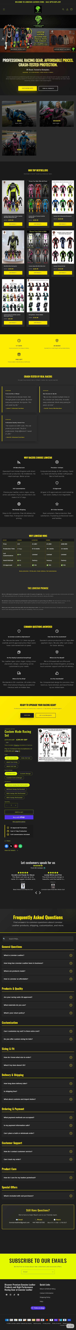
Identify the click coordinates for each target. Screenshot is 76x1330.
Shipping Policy (45, 1297)
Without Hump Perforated (16, 789)
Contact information (65, 1325)
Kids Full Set (25, 758)
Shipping (16, 745)
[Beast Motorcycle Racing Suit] (23, 886)
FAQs (41, 1301)
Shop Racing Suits (27, 88)
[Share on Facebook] (6, 846)
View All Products (48, 88)
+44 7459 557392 (38, 1222)
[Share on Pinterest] (16, 846)
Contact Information (46, 1293)
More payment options (19, 821)
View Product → (13, 224)
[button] (4, 9)
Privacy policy (46, 1323)
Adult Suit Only (12, 762)
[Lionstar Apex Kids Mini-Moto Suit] (53, 886)
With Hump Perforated (14, 797)
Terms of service (56, 1323)
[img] (38, 865)
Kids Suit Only (12, 758)
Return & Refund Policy (47, 1289)
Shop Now (27, 715)
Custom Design (25, 773)
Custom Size (11, 773)
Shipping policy (67, 1323)
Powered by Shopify (26, 1323)
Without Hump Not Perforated (17, 785)
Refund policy (37, 1323)
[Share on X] (11, 846)
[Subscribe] (53, 1272)
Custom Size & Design (14, 778)
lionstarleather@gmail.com (19, 1222)
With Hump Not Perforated (16, 793)
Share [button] (8, 841)
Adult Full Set (11, 766)
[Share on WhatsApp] (20, 846)
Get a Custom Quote (46, 715)
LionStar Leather (15, 1323)
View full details (10, 850)
